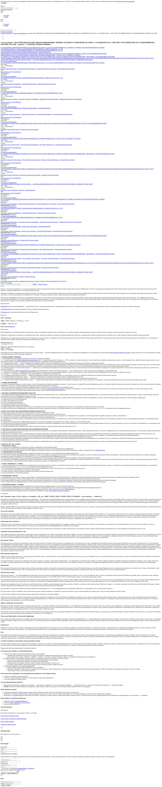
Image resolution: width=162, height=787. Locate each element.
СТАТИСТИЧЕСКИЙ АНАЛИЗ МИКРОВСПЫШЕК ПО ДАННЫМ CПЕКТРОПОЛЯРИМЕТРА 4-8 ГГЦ (32, 50)
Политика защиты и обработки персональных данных (23, 281)
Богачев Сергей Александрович (29, 129)
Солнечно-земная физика (20, 33)
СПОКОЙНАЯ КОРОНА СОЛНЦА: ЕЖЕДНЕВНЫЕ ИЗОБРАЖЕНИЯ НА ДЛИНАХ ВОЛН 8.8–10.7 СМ (32, 49)
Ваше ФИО (4, 747)
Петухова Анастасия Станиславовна (11, 160)
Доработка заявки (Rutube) (8, 724)
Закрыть (3, 773)
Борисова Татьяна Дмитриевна (10, 175)
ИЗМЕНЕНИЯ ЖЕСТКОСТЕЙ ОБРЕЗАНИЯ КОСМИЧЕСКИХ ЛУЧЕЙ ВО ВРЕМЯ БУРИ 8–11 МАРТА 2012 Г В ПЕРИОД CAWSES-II (40, 55)
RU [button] (2, 12)
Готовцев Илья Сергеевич (67, 160)
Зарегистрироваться (12, 773)
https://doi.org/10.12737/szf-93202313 (11, 132)
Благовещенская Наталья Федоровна (30, 175)
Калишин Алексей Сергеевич (50, 175)
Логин (2, 782)
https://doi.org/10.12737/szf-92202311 (11, 163)
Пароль (3, 783)
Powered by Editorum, (52, 281)
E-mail (2, 761)
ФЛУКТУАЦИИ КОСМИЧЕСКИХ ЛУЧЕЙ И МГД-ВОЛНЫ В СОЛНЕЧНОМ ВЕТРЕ (26, 52)
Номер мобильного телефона (9, 754)
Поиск (2, 6)
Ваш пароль (4, 763)
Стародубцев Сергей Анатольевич (11, 114)
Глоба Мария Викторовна (29, 84)
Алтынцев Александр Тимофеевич (11, 84)
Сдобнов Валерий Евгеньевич (63, 144)
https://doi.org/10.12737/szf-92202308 (11, 87)
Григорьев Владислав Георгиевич (62, 114)
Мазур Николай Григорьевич (66, 69)
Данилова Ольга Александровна (10, 144)
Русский (6, 15)
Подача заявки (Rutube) (7, 721)
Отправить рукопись (7, 9)
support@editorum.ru (21, 701)
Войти (34, 284)
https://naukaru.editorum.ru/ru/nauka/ (120, 352)
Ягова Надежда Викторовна (9, 69)
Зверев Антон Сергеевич (29, 114)
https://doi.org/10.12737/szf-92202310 (11, 147)
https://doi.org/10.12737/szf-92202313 (11, 193)
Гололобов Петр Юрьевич (44, 114)
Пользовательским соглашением (125, 1)
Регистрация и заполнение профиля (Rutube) (13, 718)
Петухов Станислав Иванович (50, 160)
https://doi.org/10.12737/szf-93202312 (11, 102)
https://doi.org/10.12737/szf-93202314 (11, 72)
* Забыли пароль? (42, 284)
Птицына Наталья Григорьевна (29, 144)
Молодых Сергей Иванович (27, 190)
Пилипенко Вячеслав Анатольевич (47, 69)
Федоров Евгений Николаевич (27, 69)
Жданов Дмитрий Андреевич (9, 99)
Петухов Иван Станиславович (31, 160)
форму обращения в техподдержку (20, 702)
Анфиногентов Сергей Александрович (70, 99)
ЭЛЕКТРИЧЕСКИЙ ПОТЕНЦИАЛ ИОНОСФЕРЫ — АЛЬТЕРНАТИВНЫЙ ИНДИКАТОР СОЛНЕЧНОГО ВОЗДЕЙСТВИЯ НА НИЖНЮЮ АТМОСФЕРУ (47, 59)
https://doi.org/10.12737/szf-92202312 (11, 178)
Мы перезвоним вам (6, 707)
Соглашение (4, 281)
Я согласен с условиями (9, 768)
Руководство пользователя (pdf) (10, 716)
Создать (9, 282)
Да (1, 738)
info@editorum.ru (10, 326)
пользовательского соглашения (25, 768)
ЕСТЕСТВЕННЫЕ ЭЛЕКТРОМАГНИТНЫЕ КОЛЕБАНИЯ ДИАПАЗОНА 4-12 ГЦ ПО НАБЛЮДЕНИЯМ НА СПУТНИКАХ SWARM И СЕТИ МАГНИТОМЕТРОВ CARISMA (53, 47)
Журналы (9, 33)
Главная (3, 33)
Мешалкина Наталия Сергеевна (47, 84)
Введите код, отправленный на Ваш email (13, 770)
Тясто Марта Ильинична (46, 144)
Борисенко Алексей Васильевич (10, 129)
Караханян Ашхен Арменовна (9, 190)
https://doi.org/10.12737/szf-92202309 (11, 117)
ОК (18, 771)
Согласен (3, 3)
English (6, 17)
